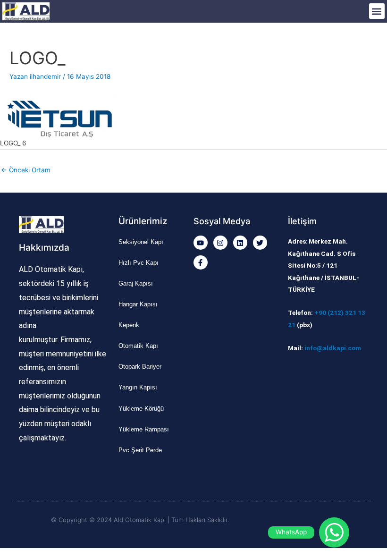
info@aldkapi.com (332, 348)
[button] (377, 11)
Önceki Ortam (25, 170)
